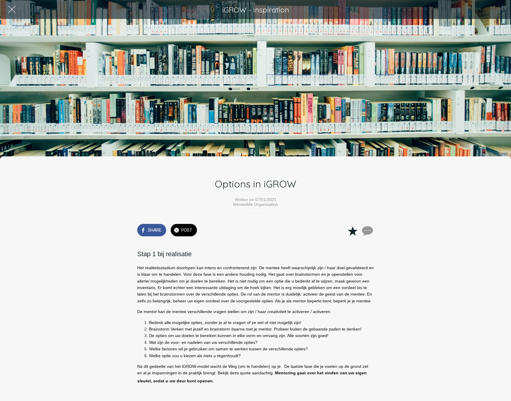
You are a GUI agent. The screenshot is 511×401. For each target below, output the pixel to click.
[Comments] (367, 231)
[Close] (11, 9)
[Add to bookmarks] (352, 231)
